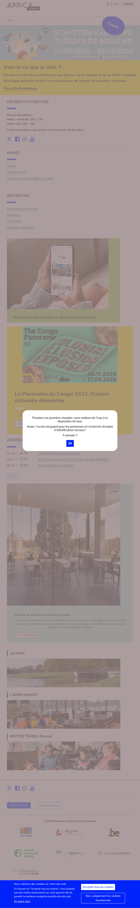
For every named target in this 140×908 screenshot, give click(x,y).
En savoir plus (22, 901)
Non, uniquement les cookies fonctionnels (103, 898)
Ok (70, 443)
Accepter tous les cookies (98, 887)
